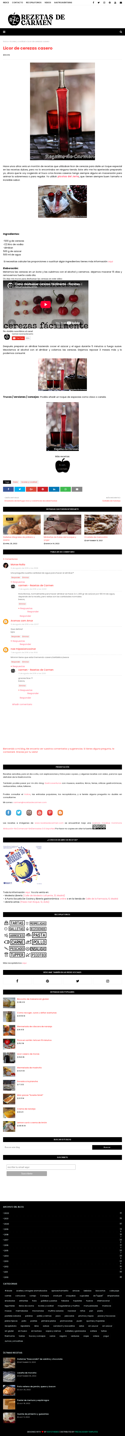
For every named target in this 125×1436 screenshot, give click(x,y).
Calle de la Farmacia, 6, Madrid (102, 898)
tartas (104, 1331)
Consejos (44, 1295)
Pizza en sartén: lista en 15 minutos (34, 1040)
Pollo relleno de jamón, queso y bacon (36, 1386)
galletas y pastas (49, 1300)
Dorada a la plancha (27, 1081)
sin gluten (9, 1331)
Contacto (17, 2)
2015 (63, 1250)
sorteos (93, 1331)
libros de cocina (26, 1305)
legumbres (10, 1305)
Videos (48, 2)
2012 (63, 1266)
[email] (120, 2)
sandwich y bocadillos (64, 1326)
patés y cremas (44, 1316)
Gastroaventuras (63, 2)
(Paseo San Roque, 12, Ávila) (34, 901)
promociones (66, 1321)
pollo (24, 1321)
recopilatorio (10, 1326)
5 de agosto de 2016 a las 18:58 (24, 568)
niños (82, 1311)
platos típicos (11, 1321)
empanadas (113, 1295)
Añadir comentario (22, 704)
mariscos (106, 1305)
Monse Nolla (18, 564)
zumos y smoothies (14, 1341)
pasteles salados (13, 1316)
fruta (15, 482)
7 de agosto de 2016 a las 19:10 (24, 652)
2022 (63, 1213)
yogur (106, 1336)
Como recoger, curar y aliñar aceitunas (37, 1012)
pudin (79, 1321)
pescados (69, 1316)
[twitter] (99, 2)
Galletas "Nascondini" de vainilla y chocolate (39, 1359)
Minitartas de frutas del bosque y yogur (60, 539)
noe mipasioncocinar (23, 648)
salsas (46, 1326)
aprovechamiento (59, 1290)
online (63, 898)
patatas (29, 1316)
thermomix (10, 1336)
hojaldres (77, 1300)
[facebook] (93, 2)
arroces (76, 1290)
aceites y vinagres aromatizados (31, 1290)
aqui (110, 261)
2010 (63, 1277)
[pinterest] (110, 2)
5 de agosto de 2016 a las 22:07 (25, 624)
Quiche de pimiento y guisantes (33, 1414)
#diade (8, 1290)
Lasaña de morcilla (26, 1372)
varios (52, 1336)
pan (91, 1311)
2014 (63, 1256)
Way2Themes (53, 1432)
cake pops (114, 1290)
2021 (63, 1218)
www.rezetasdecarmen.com (49, 823)
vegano (63, 1336)
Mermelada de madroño (29, 1067)
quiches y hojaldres (95, 1321)
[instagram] (104, 2)
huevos (89, 1300)
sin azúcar (107, 1326)
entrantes (23, 1300)
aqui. (27, 892)
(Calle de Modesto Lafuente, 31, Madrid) (44, 895)
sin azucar (93, 1326)
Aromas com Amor (22, 620)
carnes (8, 1295)
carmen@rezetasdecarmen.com (30, 802)
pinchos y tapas (86, 1316)
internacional (103, 1300)
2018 (63, 1234)
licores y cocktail (17, 41)
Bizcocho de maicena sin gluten (33, 999)
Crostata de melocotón (96, 537)
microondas (38, 1311)
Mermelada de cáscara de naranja (34, 1026)
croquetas (71, 1295)
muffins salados (56, 1311)
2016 (63, 1245)
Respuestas (19, 582)
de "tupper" (98, 1295)
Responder (15, 577)
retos (36, 1326)
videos (96, 1336)
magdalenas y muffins (69, 1305)
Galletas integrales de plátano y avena (19, 539)
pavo (58, 1316)
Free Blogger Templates (86, 1432)
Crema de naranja (26, 1108)
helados (65, 1300)
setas (81, 1326)
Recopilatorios (33, 2)
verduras (75, 1336)
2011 (63, 1271)
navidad (72, 1311)
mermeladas (22, 1311)
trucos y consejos (37, 1336)
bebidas (87, 1290)
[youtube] (115, 2)
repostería (25, 1326)
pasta (100, 1311)
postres (33, 1321)
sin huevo (22, 1331)
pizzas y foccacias (106, 1316)
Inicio (5, 41)
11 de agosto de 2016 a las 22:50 (32, 589)
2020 (63, 1223)
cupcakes (84, 1295)
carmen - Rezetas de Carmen (36, 585)
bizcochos (100, 1290)
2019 (63, 1229)
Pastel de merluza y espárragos (33, 1400)
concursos (20, 1295)
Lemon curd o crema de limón (32, 1122)
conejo (33, 1295)
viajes (86, 1336)
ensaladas (10, 1300)
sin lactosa (36, 1331)
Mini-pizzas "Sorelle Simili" (30, 1095)
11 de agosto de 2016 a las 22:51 (32, 673)
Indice (6, 2)
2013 (63, 1261)
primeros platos (48, 1321)
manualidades (91, 1305)
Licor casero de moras (28, 1053)
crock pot (57, 1295)
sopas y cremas (53, 1331)
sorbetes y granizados (75, 1331)
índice (27, 794)
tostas (22, 1336)
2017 (63, 1239)
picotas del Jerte (68, 176)
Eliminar (25, 577)
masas (8, 1311)
